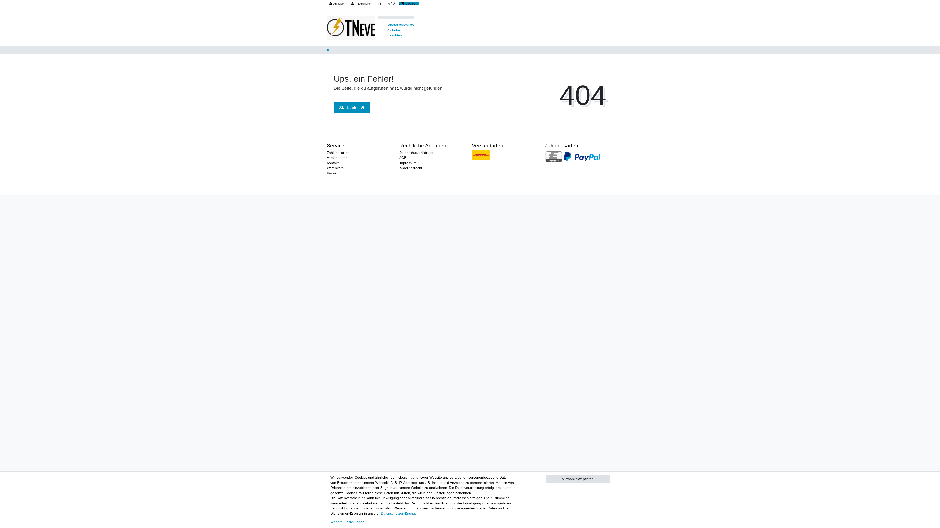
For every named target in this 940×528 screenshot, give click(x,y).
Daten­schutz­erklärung (398, 513)
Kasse (331, 173)
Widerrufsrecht (410, 168)
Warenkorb (335, 168)
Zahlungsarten (338, 152)
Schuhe (394, 30)
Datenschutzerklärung (416, 152)
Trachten (395, 35)
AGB (402, 158)
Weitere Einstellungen (347, 522)
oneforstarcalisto (401, 25)
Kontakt (333, 163)
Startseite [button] (349, 107)
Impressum (408, 163)
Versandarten (337, 158)
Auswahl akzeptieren (578, 479)
